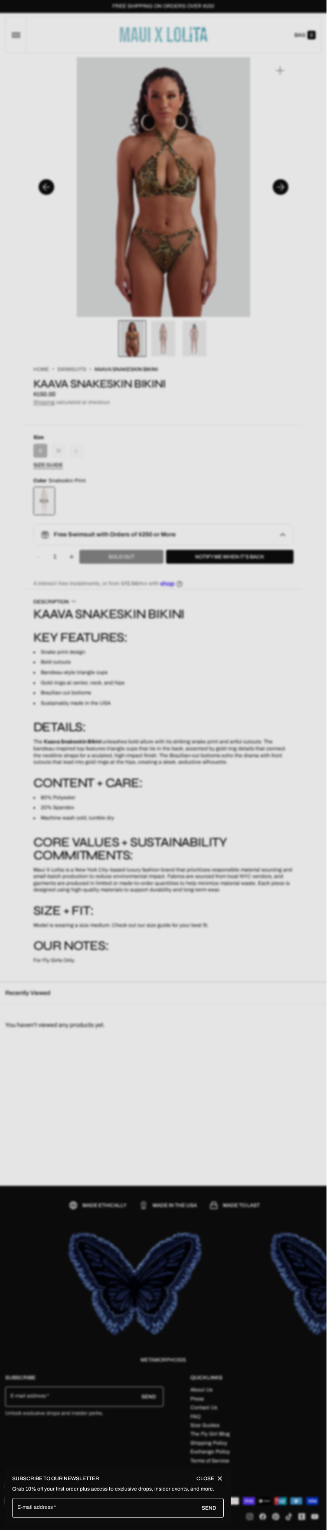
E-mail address (35, 1507)
